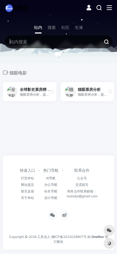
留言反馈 (27, 191)
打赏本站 (27, 178)
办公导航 (50, 185)
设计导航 (50, 198)
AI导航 (51, 178)
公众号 (82, 178)
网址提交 (27, 185)
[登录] (89, 8)
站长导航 (50, 191)
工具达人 (43, 237)
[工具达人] (17, 8)
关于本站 (27, 198)
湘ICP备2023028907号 (69, 237)
